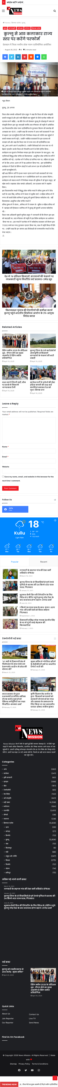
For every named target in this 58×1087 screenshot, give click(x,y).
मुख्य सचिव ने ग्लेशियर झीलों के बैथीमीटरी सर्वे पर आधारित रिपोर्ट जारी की (43, 664)
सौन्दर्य (6, 815)
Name (5, 447)
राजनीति (6, 810)
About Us (6, 1014)
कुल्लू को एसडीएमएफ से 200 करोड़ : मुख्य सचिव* (13, 970)
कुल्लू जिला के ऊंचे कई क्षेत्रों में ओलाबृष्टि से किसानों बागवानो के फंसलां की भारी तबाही (43, 354)
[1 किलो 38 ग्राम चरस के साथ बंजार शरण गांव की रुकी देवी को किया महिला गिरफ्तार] (10, 611)
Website (5, 467)
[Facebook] (5, 57)
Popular (14, 561)
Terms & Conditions (40, 1064)
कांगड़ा (8, 831)
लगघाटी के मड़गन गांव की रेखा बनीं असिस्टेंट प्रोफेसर (35, 571)
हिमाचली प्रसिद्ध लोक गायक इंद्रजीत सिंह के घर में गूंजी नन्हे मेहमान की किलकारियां (37, 623)
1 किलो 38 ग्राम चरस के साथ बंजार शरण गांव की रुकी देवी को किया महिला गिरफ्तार (37, 610)
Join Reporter (8, 1018)
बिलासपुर (9, 848)
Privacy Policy (24, 1064)
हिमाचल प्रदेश (16, 23)
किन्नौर (8, 835)
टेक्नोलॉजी (7, 790)
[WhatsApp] (44, 57)
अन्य (5, 769)
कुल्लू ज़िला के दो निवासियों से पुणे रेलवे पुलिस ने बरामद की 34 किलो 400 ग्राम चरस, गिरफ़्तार (37, 585)
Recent (43, 561)
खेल (5, 786)
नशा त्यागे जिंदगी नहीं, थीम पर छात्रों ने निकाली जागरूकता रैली (14, 385)
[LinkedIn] (18, 57)
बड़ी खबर (20, 28)
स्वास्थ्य (6, 819)
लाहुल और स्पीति (11, 856)
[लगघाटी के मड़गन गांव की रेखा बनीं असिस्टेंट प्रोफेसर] (10, 574)
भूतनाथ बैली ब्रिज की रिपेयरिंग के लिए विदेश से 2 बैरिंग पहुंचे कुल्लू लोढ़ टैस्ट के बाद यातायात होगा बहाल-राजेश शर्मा (37, 597)
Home (7, 23)
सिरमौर (8, 864)
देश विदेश (7, 794)
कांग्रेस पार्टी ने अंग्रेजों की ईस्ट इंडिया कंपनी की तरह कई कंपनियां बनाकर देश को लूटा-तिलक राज (42, 386)
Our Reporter (7, 1023)
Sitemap (13, 1064)
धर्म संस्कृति (12, 28)
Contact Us (34, 1014)
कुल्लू (23, 23)
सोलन (8, 868)
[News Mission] (14, 11)
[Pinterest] (24, 57)
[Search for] (54, 12)
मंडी (7, 852)
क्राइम (6, 782)
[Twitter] (11, 57)
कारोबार (6, 773)
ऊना (7, 827)
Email (5, 457)
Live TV (32, 1018)
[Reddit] (31, 57)
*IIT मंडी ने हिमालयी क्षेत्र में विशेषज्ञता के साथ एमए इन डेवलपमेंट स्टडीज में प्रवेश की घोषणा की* (14, 665)
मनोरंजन (27, 28)
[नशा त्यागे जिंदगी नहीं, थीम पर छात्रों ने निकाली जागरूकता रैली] (15, 372)
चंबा (7, 843)
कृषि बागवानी (8, 777)
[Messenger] (37, 57)
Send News (34, 1023)
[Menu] (3, 12)
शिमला (8, 860)
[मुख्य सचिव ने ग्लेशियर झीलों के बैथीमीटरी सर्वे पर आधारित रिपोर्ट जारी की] (43, 652)
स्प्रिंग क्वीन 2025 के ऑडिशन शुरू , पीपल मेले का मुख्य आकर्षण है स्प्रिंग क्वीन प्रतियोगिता (14, 354)
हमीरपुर (8, 872)
